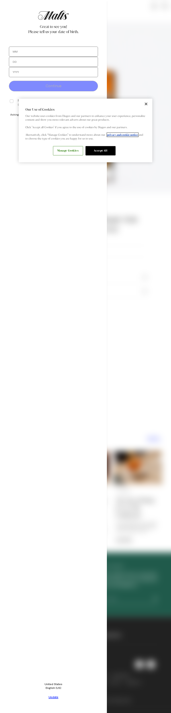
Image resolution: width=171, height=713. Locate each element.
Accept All (101, 150)
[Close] (146, 104)
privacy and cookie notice (122, 135)
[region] (85, 130)
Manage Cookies (68, 150)
